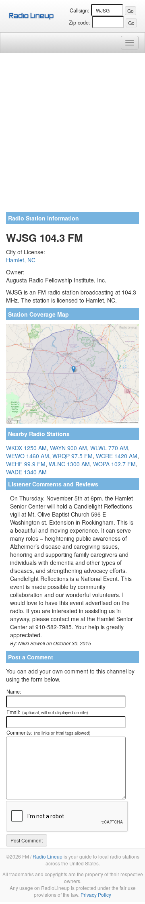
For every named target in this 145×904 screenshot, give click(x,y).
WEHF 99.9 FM (26, 464)
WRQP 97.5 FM (72, 456)
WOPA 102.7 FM (114, 464)
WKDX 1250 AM (26, 448)
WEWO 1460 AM (27, 456)
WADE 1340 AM (26, 472)
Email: (47, 712)
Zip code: (79, 22)
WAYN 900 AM (68, 448)
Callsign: (79, 10)
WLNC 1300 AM (69, 464)
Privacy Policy (96, 894)
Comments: (48, 732)
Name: (13, 691)
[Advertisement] (72, 135)
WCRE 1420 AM (116, 456)
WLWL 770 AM (109, 448)
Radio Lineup (47, 856)
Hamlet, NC (20, 260)
